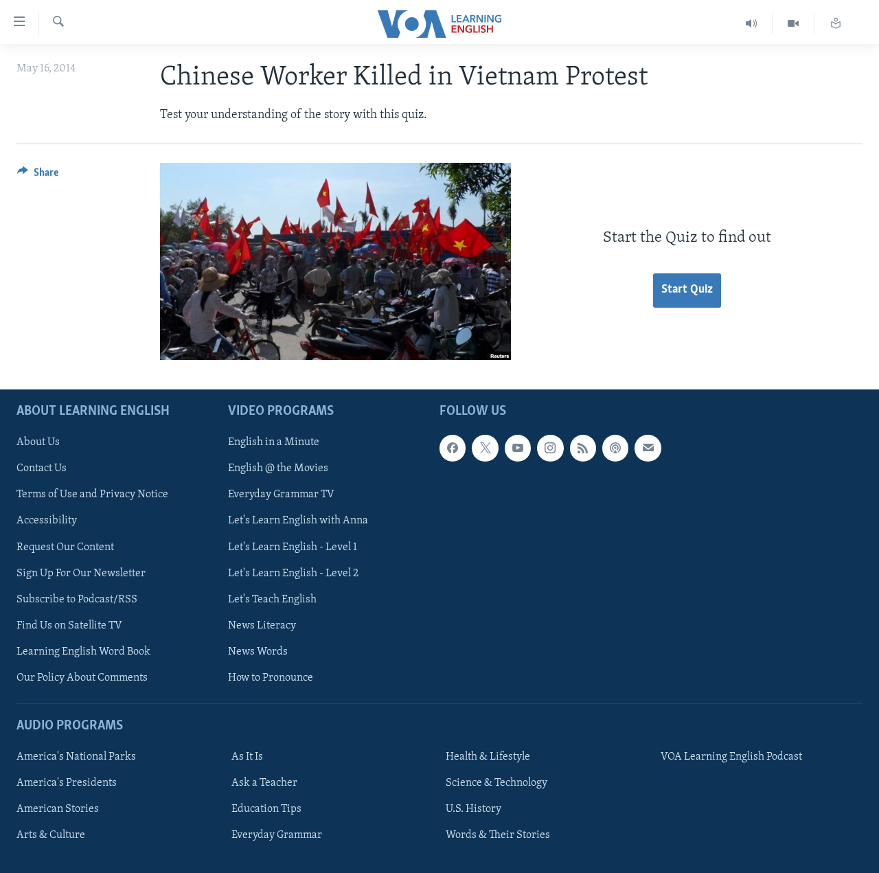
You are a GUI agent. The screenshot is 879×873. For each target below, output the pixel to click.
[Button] (37, 176)
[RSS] (583, 448)
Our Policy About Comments (82, 677)
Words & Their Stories (498, 835)
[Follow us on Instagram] (550, 448)
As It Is (247, 756)
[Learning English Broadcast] (752, 23)
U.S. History (473, 809)
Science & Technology (496, 783)
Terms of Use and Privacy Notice (92, 495)
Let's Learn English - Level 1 (292, 547)
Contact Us (41, 469)
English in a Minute (273, 442)
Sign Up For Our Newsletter (81, 573)
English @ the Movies (278, 469)
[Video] (793, 23)
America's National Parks (76, 756)
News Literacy (262, 625)
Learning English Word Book (83, 651)
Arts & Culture (50, 835)
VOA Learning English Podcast (731, 756)
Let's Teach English (272, 599)
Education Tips (266, 809)
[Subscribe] (648, 448)
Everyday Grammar (276, 835)
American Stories (57, 809)
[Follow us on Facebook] (453, 448)
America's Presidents (66, 783)
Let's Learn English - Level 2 (293, 573)
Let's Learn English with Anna (298, 521)
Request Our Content (65, 547)
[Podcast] (615, 448)
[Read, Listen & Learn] (835, 23)
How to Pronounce (270, 677)
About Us (38, 442)
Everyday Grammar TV (281, 495)
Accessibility (46, 521)
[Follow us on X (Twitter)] (485, 448)
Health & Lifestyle (488, 756)
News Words (258, 651)
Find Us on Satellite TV (69, 625)
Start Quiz (687, 290)
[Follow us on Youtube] (518, 448)
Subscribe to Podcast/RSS (76, 599)
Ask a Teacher (264, 783)
